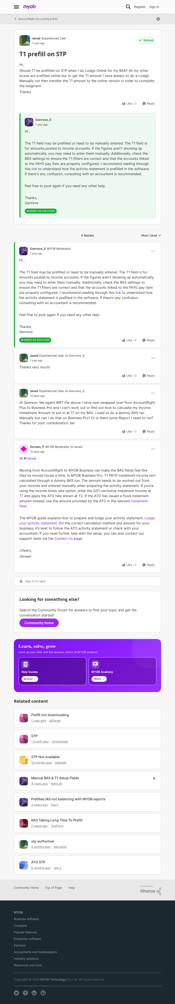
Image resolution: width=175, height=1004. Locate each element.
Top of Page (53, 887)
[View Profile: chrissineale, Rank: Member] (23, 739)
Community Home (26, 887)
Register (140, 7)
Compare (20, 925)
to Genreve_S (75, 355)
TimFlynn (57, 826)
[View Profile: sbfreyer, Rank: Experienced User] (23, 718)
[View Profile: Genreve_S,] (29, 122)
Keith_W (56, 783)
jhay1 (54, 804)
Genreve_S (43, 119)
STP (34, 736)
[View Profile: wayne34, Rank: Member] (23, 844)
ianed (36, 38)
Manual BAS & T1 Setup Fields (55, 778)
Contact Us (63, 538)
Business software (26, 919)
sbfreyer (55, 720)
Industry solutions (26, 958)
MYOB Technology (53, 979)
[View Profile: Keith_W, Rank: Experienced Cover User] (23, 781)
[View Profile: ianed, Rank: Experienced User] (24, 40)
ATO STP (38, 862)
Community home (39, 623)
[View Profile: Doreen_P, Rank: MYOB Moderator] (23, 449)
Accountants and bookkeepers (35, 952)
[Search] (128, 6)
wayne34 (60, 846)
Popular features (25, 932)
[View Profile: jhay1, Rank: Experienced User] (23, 802)
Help (72, 887)
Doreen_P (37, 447)
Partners (20, 945)
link (35, 169)
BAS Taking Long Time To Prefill (56, 820)
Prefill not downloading (50, 715)
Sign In (154, 7)
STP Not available (45, 757)
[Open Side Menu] (16, 7)
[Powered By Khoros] (151, 890)
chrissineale (60, 741)
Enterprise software (27, 939)
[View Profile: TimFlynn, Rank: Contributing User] (23, 823)
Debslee (60, 762)
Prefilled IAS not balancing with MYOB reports (68, 799)
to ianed (76, 447)
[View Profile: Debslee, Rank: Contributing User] (23, 760)
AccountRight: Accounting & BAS (38, 18)
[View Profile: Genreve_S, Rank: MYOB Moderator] (23, 251)
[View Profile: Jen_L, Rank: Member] (23, 865)
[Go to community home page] (29, 6)
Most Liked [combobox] (151, 236)
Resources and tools (28, 965)
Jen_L (58, 868)
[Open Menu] (158, 19)
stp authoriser (42, 841)
